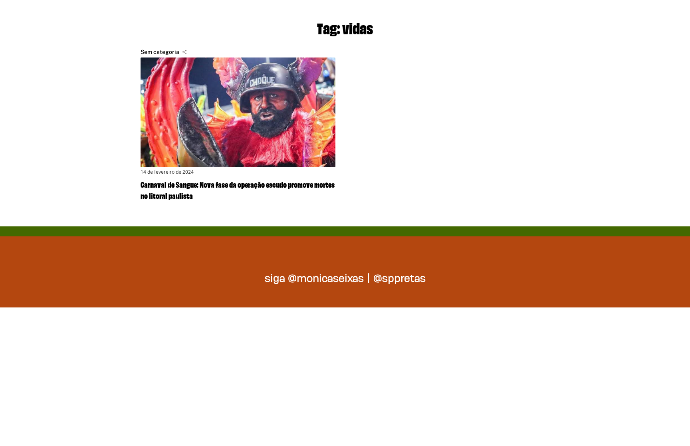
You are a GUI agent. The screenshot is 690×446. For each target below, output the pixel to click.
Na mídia (566, 16)
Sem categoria (160, 52)
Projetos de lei (389, 16)
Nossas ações (485, 16)
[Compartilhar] (184, 52)
